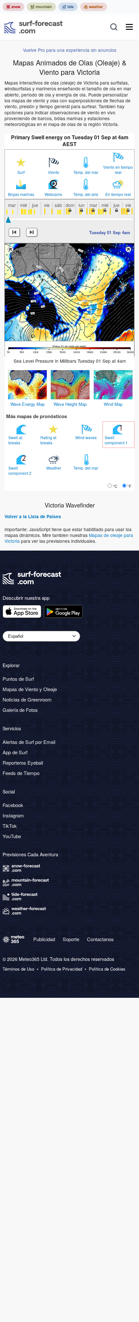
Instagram (13, 815)
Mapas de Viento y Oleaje (30, 689)
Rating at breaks (48, 440)
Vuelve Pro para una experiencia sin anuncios (69, 50)
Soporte (71, 939)
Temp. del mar (85, 172)
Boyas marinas (21, 194)
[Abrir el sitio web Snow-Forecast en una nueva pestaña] (13, 7)
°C (115, 486)
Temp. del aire (85, 194)
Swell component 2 (20, 470)
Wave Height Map (70, 404)
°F (129, 486)
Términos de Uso (18, 969)
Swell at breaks (15, 440)
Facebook (13, 805)
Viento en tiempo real (118, 170)
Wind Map (113, 404)
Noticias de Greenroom (27, 699)
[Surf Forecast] (33, 26)
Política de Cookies (107, 969)
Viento (53, 172)
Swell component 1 (117, 440)
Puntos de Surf (18, 678)
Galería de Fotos (20, 709)
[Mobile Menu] (129, 27)
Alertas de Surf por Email (29, 741)
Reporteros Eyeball (23, 762)
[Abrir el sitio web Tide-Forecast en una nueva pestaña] (68, 7)
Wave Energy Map (27, 404)
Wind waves (86, 437)
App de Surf (15, 752)
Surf (21, 172)
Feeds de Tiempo (21, 772)
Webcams (53, 194)
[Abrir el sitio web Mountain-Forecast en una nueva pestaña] (41, 7)
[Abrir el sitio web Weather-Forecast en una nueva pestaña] (93, 7)
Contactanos (100, 939)
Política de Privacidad (61, 969)
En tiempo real (118, 194)
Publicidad (44, 939)
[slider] (8, 219)
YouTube (12, 836)
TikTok (10, 825)
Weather (54, 468)
